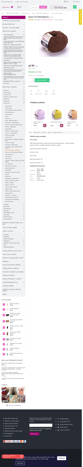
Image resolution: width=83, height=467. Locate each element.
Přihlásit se (34, 434)
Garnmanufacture (8, 219)
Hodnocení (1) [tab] (37, 132)
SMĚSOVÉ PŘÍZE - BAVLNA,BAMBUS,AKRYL (10, 74)
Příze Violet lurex (9, 201)
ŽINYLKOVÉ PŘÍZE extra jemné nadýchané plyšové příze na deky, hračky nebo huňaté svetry (14, 78)
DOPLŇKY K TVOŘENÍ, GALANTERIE (13, 272)
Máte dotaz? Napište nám (7, 2)
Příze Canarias (8, 114)
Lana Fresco (8, 158)
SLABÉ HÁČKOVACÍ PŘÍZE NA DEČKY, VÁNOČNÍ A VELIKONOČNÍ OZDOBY (13, 55)
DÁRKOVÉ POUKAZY (9, 275)
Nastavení (20, 463)
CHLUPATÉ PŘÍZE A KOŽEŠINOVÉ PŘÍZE (13, 58)
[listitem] (40, 117)
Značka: (58, 20)
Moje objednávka (9, 433)
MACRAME (6, 83)
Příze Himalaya (7, 92)
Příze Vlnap (6, 215)
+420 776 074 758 (64, 421)
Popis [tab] (30, 132)
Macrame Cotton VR (10, 168)
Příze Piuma (8, 176)
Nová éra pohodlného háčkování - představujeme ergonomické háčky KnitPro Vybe (12, 374)
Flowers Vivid (8, 137)
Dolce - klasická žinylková (11, 120)
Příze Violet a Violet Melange (12, 199)
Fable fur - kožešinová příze (11, 131)
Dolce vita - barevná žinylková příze (13, 125)
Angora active (8, 106)
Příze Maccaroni (7, 208)
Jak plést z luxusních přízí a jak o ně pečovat (13, 378)
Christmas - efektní (9, 142)
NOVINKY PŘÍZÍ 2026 (9, 24)
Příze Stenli (6, 210)
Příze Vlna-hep (7, 95)
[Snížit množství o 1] (34, 81)
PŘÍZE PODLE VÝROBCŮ (10, 87)
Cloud (6, 116)
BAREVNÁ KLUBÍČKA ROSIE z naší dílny (12, 223)
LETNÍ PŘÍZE (6, 60)
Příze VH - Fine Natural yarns (10, 97)
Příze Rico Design (8, 217)
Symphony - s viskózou (10, 195)
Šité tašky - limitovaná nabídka (11, 28)
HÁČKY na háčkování (8, 239)
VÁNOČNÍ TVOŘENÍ (8, 286)
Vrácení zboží (8, 436)
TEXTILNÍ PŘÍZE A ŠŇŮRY (10, 227)
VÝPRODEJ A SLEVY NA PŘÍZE (11, 21)
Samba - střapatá (9, 182)
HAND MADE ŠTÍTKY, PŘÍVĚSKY (12, 265)
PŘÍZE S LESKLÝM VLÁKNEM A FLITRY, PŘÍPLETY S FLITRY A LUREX (13, 63)
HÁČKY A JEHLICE (8, 231)
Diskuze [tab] (44, 132)
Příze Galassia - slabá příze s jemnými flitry (14, 140)
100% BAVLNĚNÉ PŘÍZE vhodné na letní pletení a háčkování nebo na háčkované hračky (13, 38)
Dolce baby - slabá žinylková (12, 122)
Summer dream (9, 193)
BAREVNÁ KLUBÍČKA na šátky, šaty (12, 81)
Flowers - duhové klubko (11, 133)
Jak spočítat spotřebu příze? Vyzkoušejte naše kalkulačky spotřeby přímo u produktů (13, 368)
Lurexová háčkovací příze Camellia (13, 110)
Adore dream (8, 108)
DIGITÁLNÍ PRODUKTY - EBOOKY (12, 279)
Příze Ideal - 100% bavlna (11, 145)
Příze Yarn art (7, 103)
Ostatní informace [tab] (57, 132)
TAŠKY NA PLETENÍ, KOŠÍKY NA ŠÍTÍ (13, 258)
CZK (67, 2)
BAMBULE (6, 261)
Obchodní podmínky (10, 428)
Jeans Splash (8, 156)
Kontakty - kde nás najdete (21, 2)
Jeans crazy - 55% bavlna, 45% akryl (14, 152)
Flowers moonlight (9, 135)
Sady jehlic (6, 234)
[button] (30, 117)
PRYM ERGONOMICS (9, 247)
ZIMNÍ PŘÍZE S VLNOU (9, 68)
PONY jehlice (7, 241)
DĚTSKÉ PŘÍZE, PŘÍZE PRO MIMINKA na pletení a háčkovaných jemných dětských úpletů (13, 52)
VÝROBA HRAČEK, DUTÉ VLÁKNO (12, 251)
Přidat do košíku (41, 80)
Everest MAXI (8, 129)
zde (47, 459)
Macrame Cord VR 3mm (11, 166)
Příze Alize (6, 90)
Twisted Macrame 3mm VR (11, 197)
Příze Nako (6, 204)
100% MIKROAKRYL (8, 35)
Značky (4, 294)
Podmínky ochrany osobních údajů (13, 431)
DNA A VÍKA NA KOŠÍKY (9, 254)
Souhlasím (61, 458)
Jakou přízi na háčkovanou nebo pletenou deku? (12, 364)
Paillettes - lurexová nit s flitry (12, 172)
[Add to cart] (44, 125)
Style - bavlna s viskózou (11, 187)
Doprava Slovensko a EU (11, 426)
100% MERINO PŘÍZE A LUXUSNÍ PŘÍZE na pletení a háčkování (14, 42)
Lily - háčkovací (9, 164)
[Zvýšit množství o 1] (34, 79)
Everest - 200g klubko (10, 127)
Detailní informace (33, 86)
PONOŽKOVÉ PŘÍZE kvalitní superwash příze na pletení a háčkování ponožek (13, 70)
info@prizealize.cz (64, 419)
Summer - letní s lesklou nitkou (12, 191)
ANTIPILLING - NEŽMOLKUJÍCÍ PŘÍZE (12, 45)
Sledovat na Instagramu (15, 405)
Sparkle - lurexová (9, 185)
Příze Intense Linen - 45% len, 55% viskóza (13, 147)
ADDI (5, 245)
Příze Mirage (8, 170)
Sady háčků (6, 237)
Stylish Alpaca (8, 189)
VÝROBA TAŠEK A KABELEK (11, 268)
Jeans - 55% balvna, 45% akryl (12, 150)
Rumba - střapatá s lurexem (12, 180)
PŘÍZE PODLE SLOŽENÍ (9, 31)
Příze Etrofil (6, 99)
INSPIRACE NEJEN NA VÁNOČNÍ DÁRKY (12, 290)
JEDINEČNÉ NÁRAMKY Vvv (10, 282)
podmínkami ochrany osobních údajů (40, 429)
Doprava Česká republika (11, 423)
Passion (7, 174)
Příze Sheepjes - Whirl (9, 212)
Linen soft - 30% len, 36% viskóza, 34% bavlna (14, 161)
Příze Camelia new (9, 112)
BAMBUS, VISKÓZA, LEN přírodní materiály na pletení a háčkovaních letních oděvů (14, 47)
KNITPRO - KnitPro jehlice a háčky (11, 243)
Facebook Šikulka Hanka (66, 424)
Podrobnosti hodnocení (47, 20)
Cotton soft (8, 118)
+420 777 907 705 (64, 430)
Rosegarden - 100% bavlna (12, 178)
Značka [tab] (50, 132)
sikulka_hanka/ (64, 427)
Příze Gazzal (6, 101)
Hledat (43, 7)
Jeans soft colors (9, 154)
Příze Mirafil (6, 206)
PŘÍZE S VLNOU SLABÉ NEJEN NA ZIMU (13, 66)
